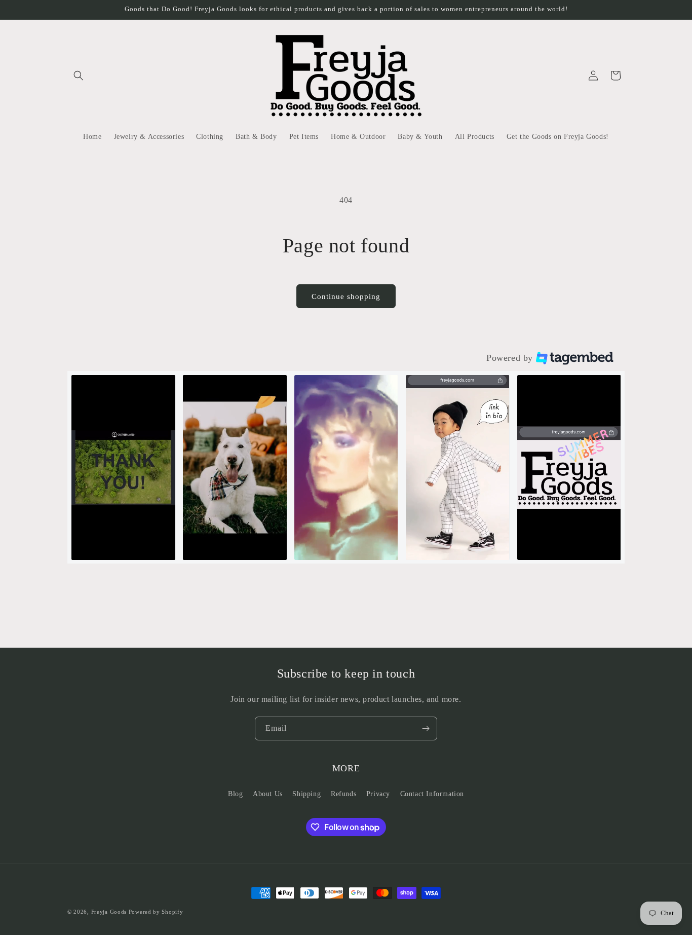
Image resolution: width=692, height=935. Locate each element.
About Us (268, 794)
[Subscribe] (425, 728)
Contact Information (432, 794)
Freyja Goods (109, 912)
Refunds (343, 794)
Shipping (306, 794)
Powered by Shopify (156, 912)
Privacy (378, 794)
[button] (78, 75)
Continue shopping (346, 296)
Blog (235, 794)
